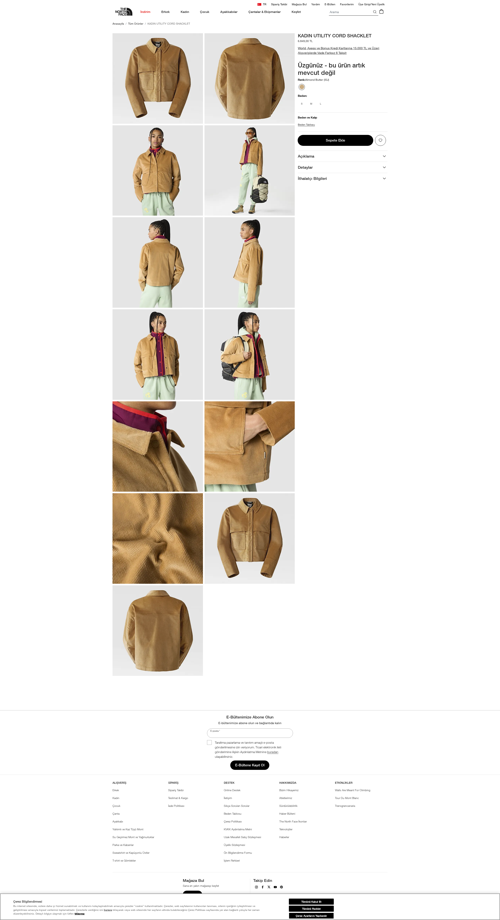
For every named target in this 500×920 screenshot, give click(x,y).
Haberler (284, 837)
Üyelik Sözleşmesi (234, 844)
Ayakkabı (117, 821)
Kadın (115, 798)
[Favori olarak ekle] (380, 140)
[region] (250, 906)
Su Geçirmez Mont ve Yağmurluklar (133, 837)
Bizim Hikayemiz (288, 790)
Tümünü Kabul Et (311, 901)
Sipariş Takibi (176, 790)
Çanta (116, 813)
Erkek (115, 790)
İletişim (228, 798)
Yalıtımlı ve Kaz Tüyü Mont (127, 829)
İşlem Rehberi (232, 860)
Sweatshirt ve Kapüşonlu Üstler (130, 852)
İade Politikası (176, 805)
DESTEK (229, 782)
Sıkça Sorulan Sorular (236, 805)
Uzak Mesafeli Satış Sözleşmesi (242, 837)
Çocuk (116, 805)
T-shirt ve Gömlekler (124, 860)
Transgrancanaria (345, 805)
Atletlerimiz (285, 798)
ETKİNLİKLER (344, 782)
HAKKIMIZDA (287, 782)
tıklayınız (80, 913)
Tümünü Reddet (311, 908)
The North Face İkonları (293, 821)
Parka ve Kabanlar (123, 844)
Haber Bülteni (287, 813)
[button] (343, 50)
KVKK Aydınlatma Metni (238, 829)
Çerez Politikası (233, 821)
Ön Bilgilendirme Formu (238, 852)
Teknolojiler (285, 829)
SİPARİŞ (173, 782)
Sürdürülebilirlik (288, 805)
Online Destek (232, 790)
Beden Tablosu (306, 124)
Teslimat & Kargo (178, 798)
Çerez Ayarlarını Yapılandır (311, 915)
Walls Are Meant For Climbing (352, 790)
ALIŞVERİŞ (119, 782)
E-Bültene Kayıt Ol (249, 765)
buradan (272, 752)
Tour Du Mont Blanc (347, 798)
